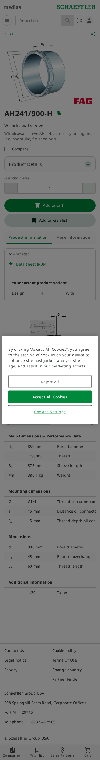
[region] (49, 380)
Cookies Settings (50, 411)
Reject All (50, 381)
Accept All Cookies (50, 396)
